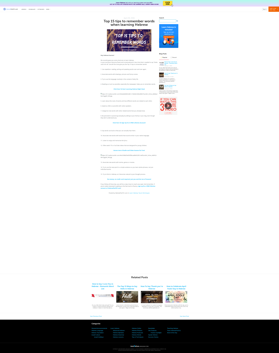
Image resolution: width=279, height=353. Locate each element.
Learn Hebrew (133, 193)
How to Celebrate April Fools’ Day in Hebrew (176, 287)
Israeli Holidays (99, 337)
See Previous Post (96, 316)
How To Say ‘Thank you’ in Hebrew (152, 287)
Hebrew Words (136, 335)
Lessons (23, 9)
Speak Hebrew (153, 335)
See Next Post (184, 316)
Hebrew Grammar (118, 335)
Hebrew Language (97, 330)
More (47, 9)
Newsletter (151, 328)
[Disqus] (139, 213)
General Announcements (99, 328)
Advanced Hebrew (119, 330)
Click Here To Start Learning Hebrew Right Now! (129, 89)
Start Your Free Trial (168, 37)
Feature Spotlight (156, 332)
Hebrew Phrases (137, 330)
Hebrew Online (136, 328)
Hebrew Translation (98, 332)
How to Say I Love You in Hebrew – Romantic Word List (170, 63)
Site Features (152, 330)
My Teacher (41, 9)
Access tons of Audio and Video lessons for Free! (129, 150)
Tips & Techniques (144, 193)
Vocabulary (32, 9)
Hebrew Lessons (118, 337)
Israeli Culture (96, 335)
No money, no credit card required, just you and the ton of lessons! (129, 179)
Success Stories (153, 337)
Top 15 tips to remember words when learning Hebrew (129, 23)
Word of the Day (172, 332)
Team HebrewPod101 (174, 330)
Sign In (265, 9)
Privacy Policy (145, 350)
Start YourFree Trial (273, 9)
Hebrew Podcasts (137, 332)
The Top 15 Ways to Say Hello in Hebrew (170, 86)
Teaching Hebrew (172, 328)
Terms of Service (154, 350)
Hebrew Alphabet (118, 332)
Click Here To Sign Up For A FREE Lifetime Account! (129, 123)
